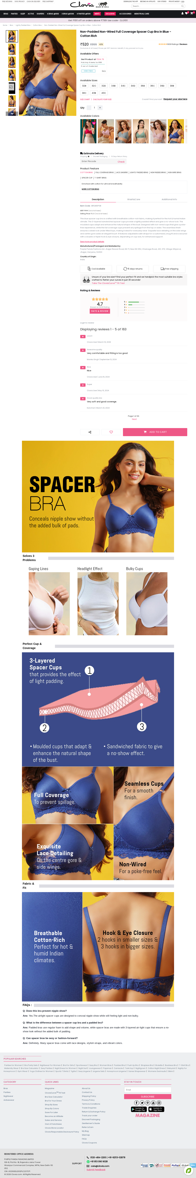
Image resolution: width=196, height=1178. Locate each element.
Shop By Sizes (51, 1104)
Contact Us (87, 1092)
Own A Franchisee (53, 1124)
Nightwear (8, 1096)
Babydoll (171, 1068)
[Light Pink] (106, 131)
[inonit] (158, 1102)
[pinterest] (147, 1102)
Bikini (170, 1071)
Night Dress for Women (65, 1068)
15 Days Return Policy (119, 157)
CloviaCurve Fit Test (55, 1092)
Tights (73, 1071)
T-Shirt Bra (184, 1065)
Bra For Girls (68, 1065)
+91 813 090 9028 (99, 1161)
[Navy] (176, 131)
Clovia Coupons (89, 1142)
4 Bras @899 (53, 14)
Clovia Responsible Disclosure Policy (62, 1131)
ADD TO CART (158, 432)
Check (121, 161)
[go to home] (82, 4)
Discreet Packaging (100, 157)
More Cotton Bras (90, 189)
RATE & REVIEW (99, 311)
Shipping (84, 157)
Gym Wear (22, 1071)
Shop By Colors (52, 1108)
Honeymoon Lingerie (116, 1071)
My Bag (85, 1131)
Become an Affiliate (147, 1)
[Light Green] (141, 131)
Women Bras (106, 1065)
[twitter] (142, 1102)
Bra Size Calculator (29, 1068)
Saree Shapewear (137, 1071)
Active (31, 14)
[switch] (183, 1)
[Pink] (88, 131)
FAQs (84, 1138)
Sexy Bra (93, 1065)
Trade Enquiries (89, 1107)
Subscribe (148, 1096)
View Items (88, 71)
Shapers (40, 14)
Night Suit (82, 1068)
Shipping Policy (89, 1096)
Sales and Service (53, 1120)
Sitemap (86, 1135)
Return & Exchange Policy (93, 1111)
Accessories (125, 14)
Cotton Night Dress (156, 1068)
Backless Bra (171, 1065)
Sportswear (81, 1065)
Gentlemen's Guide (91, 1123)
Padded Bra (119, 1065)
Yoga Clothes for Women (41, 1071)
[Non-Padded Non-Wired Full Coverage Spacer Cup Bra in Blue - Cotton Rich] (12, 36)
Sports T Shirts (61, 1071)
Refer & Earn (87, 1127)
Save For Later (51, 1112)
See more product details (92, 241)
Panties (14, 14)
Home (5, 25)
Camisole (118, 1068)
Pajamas (107, 1068)
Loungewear (95, 1068)
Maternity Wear (11, 1068)
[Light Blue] (123, 131)
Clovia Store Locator (54, 1128)
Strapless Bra (147, 1065)
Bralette (159, 1065)
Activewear (9, 1100)
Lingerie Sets (98, 1071)
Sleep (23, 14)
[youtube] (153, 1102)
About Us (86, 1088)
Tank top (129, 1068)
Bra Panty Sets (31, 1065)
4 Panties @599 (84, 14)
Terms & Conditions (91, 1104)
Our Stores (162, 1)
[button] (182, 6)
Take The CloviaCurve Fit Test (108, 283)
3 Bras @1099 (68, 14)
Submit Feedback (96, 1169)
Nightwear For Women (50, 1065)
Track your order (89, 1115)
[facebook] (136, 1102)
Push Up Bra (132, 1065)
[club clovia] (147, 1115)
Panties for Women (13, 1065)
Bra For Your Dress (53, 1100)
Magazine (49, 1088)
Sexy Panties (46, 1068)
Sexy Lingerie (84, 1071)
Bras (6, 14)
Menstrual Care (141, 14)
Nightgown (140, 1068)
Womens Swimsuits (157, 1071)
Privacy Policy (88, 1100)
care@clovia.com (100, 1166)
